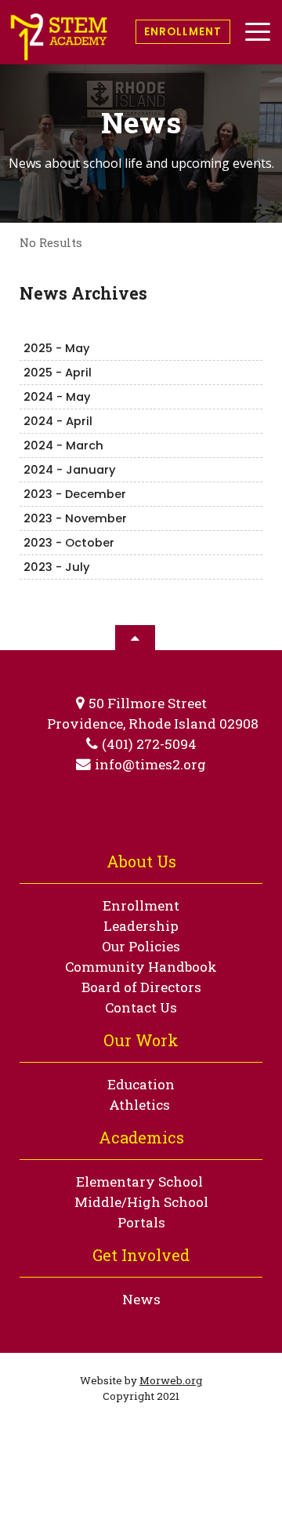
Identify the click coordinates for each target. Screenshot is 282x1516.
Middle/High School (141, 1202)
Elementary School (139, 1181)
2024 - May (57, 397)
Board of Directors (141, 987)
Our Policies (141, 946)
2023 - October (69, 543)
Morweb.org (170, 1380)
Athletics (139, 1105)
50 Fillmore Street (148, 703)
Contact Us (141, 1007)
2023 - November (75, 518)
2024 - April (58, 421)
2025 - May (57, 348)
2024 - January (70, 470)
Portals (141, 1222)
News (141, 1299)
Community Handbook (141, 967)
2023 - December (75, 494)
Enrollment (183, 31)
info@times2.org (150, 764)
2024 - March (63, 445)
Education (141, 1084)
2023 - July (57, 567)
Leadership (141, 926)
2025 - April (58, 372)
